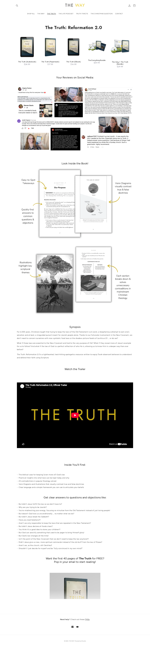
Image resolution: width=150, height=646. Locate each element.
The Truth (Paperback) (50, 62)
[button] (17, 5)
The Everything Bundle (97, 60)
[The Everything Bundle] (97, 47)
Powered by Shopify (80, 641)
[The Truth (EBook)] (73, 48)
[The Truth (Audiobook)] (27, 48)
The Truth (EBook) (73, 62)
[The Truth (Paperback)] (50, 48)
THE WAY (71, 641)
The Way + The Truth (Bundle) (120, 63)
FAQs (87, 619)
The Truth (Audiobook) (27, 62)
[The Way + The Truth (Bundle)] (120, 48)
